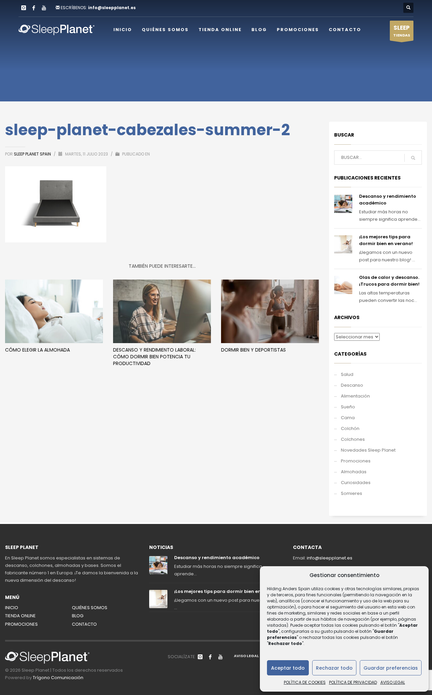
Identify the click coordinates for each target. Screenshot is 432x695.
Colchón (350, 428)
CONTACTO (84, 624)
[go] (413, 158)
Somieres (351, 493)
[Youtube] (44, 8)
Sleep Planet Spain (33, 154)
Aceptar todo (288, 668)
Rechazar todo (334, 668)
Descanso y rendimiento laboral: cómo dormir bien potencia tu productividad (154, 356)
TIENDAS (401, 31)
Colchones (353, 439)
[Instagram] (24, 8)
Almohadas (354, 472)
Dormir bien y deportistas (253, 349)
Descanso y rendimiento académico (217, 557)
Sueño (348, 407)
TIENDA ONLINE (20, 616)
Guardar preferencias (390, 668)
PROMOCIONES (21, 624)
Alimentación (355, 396)
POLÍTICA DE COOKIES (305, 682)
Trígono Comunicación (58, 677)
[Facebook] (34, 8)
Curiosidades (356, 482)
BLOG (77, 616)
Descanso (352, 385)
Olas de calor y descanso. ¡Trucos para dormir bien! (389, 280)
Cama (348, 417)
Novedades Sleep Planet (368, 450)
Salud (347, 374)
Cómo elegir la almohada (37, 349)
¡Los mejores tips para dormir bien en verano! (386, 240)
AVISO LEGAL (392, 682)
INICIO (11, 607)
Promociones (356, 461)
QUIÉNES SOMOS (89, 607)
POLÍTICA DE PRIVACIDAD (353, 682)
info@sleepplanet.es (112, 7)
